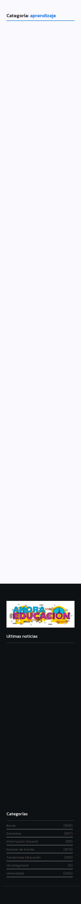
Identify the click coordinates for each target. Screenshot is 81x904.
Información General (27, 104)
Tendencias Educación (28, 242)
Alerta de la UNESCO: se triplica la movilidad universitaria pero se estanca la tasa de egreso (39, 746)
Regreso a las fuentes (23, 798)
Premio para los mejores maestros (35, 527)
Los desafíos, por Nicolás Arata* (33, 114)
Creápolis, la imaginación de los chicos (36, 390)
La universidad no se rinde (27, 689)
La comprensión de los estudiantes (35, 253)
